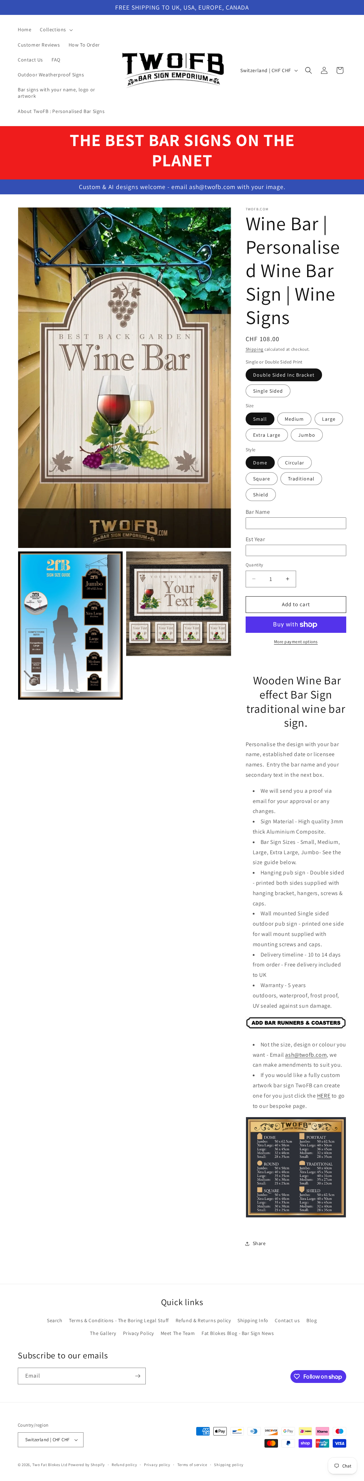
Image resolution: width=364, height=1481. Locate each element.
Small (260, 419)
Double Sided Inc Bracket (284, 375)
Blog (311, 1320)
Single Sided (268, 391)
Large (329, 419)
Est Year (255, 539)
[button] (56, 29)
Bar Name (258, 512)
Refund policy (124, 1464)
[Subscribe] (137, 1376)
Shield (260, 494)
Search (55, 1320)
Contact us (287, 1320)
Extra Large (266, 435)
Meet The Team (178, 1333)
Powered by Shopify (86, 1464)
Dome (260, 462)
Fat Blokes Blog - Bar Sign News (238, 1333)
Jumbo (306, 435)
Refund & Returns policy (203, 1320)
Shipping (255, 349)
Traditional (301, 478)
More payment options (296, 641)
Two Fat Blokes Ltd (50, 1464)
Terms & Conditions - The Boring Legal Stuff (119, 1320)
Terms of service (192, 1464)
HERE (323, 1095)
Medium (294, 419)
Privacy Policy (138, 1333)
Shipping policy (228, 1464)
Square (261, 478)
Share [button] (259, 1243)
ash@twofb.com (306, 1055)
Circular (294, 462)
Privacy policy (157, 1464)
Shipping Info (252, 1320)
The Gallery (103, 1333)
